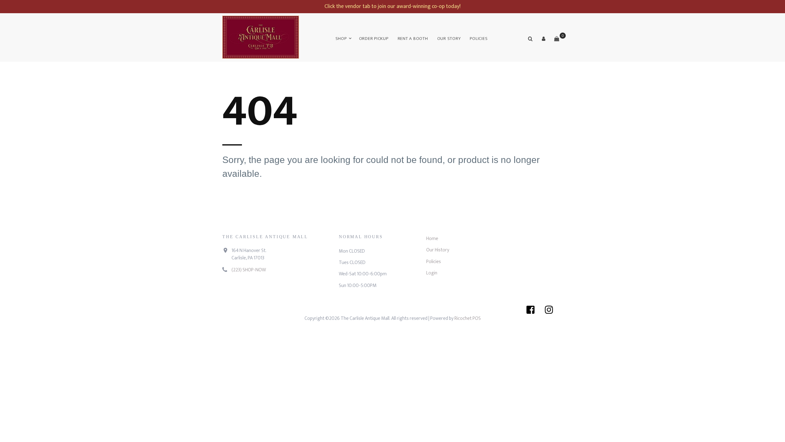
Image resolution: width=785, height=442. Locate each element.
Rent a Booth (413, 38)
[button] (543, 39)
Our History (437, 250)
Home (432, 239)
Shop (341, 38)
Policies (479, 38)
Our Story (449, 38)
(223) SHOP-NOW (249, 270)
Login (431, 273)
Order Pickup (374, 38)
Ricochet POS (467, 318)
